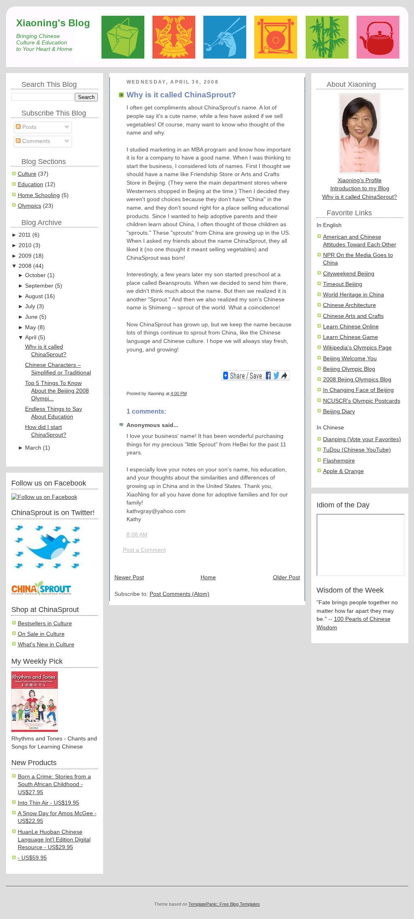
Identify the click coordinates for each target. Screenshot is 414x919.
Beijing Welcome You (350, 358)
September (39, 286)
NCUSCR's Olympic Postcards (361, 401)
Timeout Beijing (342, 284)
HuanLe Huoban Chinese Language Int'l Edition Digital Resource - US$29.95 (54, 840)
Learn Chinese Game (350, 337)
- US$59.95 (32, 858)
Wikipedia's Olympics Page (357, 348)
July (30, 306)
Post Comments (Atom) (179, 594)
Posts (28, 127)
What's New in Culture (46, 644)
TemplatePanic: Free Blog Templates (224, 904)
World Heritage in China (353, 295)
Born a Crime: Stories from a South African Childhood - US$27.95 (54, 784)
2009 (25, 256)
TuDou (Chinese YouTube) (357, 450)
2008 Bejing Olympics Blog (357, 379)
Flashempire (339, 461)
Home (208, 577)
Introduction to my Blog (359, 188)
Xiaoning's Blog (53, 22)
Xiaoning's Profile (360, 180)
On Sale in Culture (41, 634)
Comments (35, 141)
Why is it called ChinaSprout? (181, 94)
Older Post (286, 577)
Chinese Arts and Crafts (353, 316)
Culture (27, 174)
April (30, 337)
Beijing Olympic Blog (349, 369)
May (30, 327)
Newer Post (129, 577)
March (33, 448)
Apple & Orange (343, 471)
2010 (25, 245)
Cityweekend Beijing (348, 274)
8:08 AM (137, 535)
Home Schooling (39, 195)
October (35, 275)
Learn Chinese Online (351, 327)
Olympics (29, 206)
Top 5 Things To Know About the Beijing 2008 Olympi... (57, 391)
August (34, 296)
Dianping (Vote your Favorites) (362, 439)
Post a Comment (144, 550)
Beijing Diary (339, 411)
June (31, 317)
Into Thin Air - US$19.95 (48, 803)
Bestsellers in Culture (45, 623)
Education (30, 184)
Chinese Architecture (349, 305)
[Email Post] (293, 393)
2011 (25, 235)
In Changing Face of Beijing (358, 390)
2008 (25, 266)
